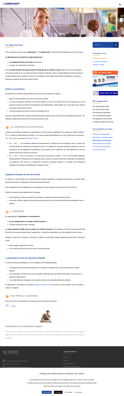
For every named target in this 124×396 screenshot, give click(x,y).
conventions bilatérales (66, 116)
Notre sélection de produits (102, 143)
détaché (19, 70)
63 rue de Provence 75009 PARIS (16, 361)
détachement (45, 52)
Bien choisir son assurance (102, 140)
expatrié (15, 229)
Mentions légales (69, 363)
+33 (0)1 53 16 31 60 (100, 58)
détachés (35, 143)
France (58, 70)
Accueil (65, 357)
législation (26, 187)
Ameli (14, 306)
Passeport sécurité (99, 150)
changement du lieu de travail (21, 62)
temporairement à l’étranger (18, 159)
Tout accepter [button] (46, 392)
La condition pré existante (101, 146)
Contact (66, 360)
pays (38, 62)
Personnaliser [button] (68, 392)
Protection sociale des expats (103, 137)
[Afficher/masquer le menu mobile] (120, 4)
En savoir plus (78, 392)
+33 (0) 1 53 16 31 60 (12, 364)
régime (15, 288)
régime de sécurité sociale (23, 79)
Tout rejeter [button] (58, 392)
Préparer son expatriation (101, 134)
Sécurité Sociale (32, 138)
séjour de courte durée (18, 65)
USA (29, 119)
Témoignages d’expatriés (72, 366)
